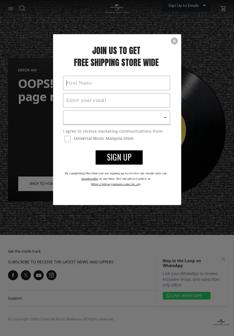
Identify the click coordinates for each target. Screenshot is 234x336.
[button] (174, 41)
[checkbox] (117, 138)
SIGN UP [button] (119, 157)
